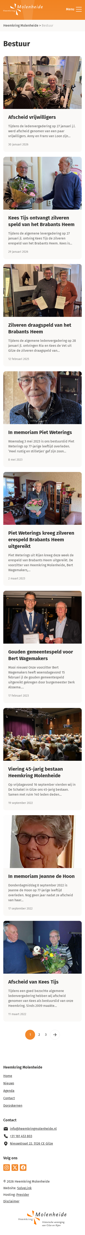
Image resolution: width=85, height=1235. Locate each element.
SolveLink (24, 1188)
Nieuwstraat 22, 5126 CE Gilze (31, 1143)
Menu (70, 9)
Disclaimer (11, 1201)
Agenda (8, 1091)
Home (7, 1076)
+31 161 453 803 (21, 1136)
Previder (22, 1195)
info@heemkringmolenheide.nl (33, 1129)
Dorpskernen (12, 1106)
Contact (9, 1098)
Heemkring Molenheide (20, 25)
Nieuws (8, 1083)
